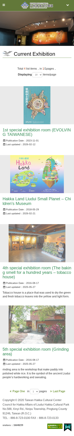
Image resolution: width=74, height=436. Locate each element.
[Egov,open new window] (67, 427)
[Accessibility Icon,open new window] (54, 426)
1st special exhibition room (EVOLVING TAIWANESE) (37, 132)
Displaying (25, 74)
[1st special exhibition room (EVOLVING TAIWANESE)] (37, 105)
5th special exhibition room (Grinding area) (36, 351)
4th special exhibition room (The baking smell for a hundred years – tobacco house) (37, 272)
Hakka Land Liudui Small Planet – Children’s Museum (37, 201)
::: (4, 52)
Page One (19, 391)
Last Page (59, 391)
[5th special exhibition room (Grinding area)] (37, 324)
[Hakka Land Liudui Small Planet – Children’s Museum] (37, 174)
